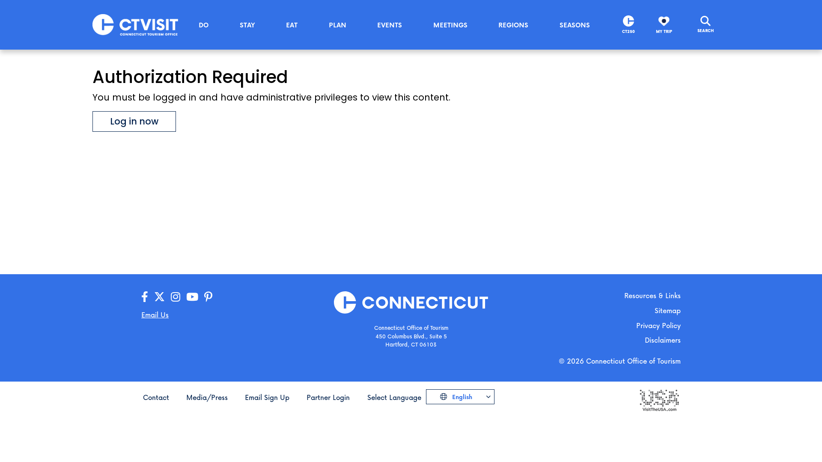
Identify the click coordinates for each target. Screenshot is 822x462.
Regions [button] (513, 25)
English (461, 396)
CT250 (628, 31)
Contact (156, 397)
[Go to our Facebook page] (144, 297)
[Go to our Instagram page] (175, 297)
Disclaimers (663, 340)
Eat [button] (292, 25)
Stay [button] (247, 25)
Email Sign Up (267, 397)
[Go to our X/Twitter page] (159, 297)
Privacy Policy (658, 325)
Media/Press (207, 397)
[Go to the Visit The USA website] (659, 399)
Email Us (155, 314)
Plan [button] (337, 25)
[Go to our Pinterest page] (208, 297)
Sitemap (668, 310)
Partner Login (328, 397)
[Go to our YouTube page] (192, 297)
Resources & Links (652, 295)
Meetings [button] (450, 25)
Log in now (134, 121)
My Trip (664, 31)
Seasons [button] (575, 25)
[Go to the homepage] (135, 24)
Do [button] (203, 25)
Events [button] (389, 25)
